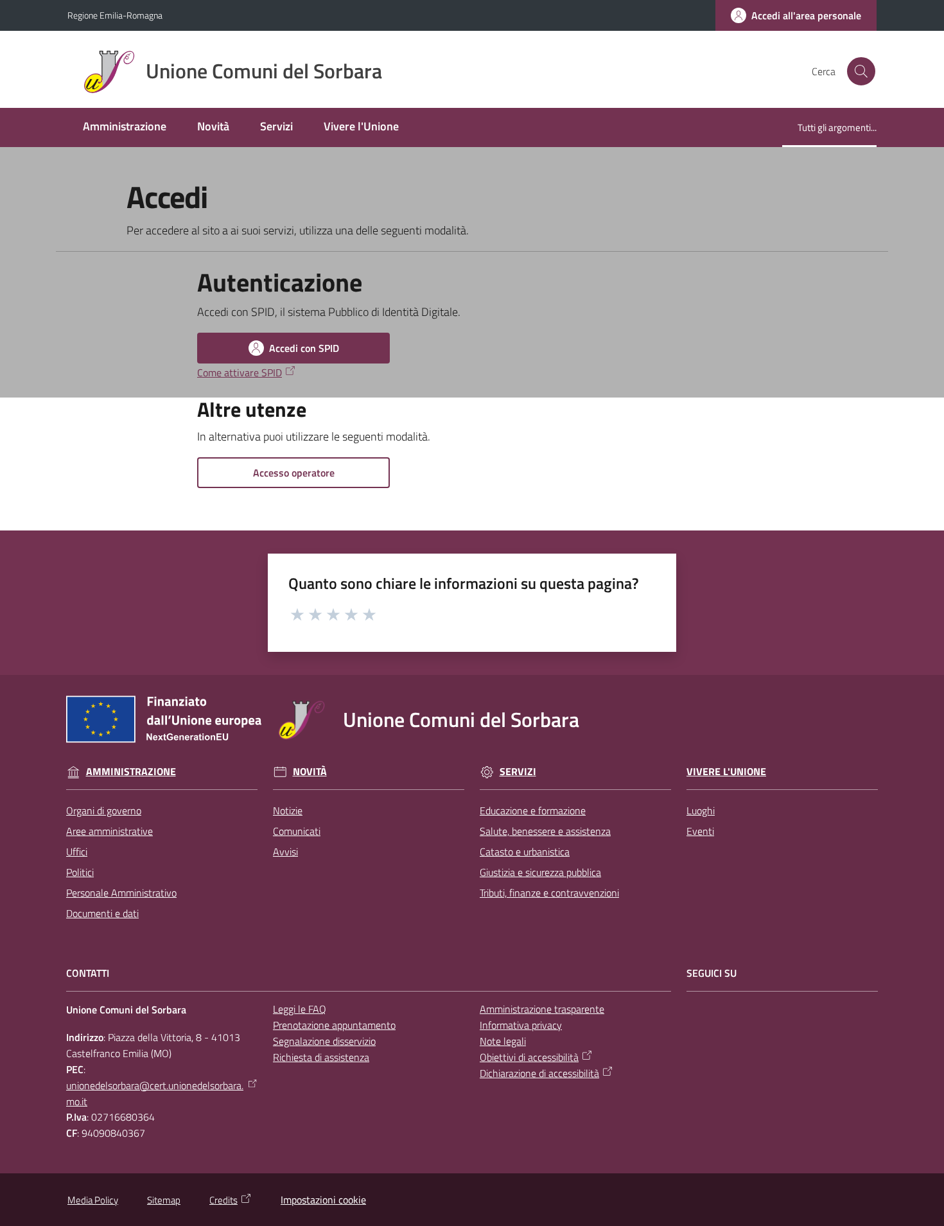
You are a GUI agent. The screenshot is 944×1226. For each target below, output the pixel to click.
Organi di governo (103, 810)
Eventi (700, 831)
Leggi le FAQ (299, 1009)
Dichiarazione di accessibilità (539, 1073)
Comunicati (296, 831)
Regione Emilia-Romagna (114, 15)
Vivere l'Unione (726, 771)
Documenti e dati (102, 913)
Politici (80, 872)
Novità (310, 771)
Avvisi (285, 851)
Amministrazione (131, 771)
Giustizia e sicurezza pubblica (540, 872)
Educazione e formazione (533, 810)
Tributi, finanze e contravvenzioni (549, 892)
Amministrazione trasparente (542, 1009)
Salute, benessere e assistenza (545, 831)
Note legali (503, 1041)
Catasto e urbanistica (525, 851)
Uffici (76, 851)
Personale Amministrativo (121, 892)
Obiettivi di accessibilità (529, 1057)
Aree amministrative (109, 831)
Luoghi (700, 810)
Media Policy (92, 1200)
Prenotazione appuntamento (334, 1025)
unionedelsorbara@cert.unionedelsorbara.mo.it (154, 1093)
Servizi (518, 771)
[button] (861, 71)
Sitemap (163, 1200)
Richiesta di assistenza (321, 1057)
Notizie (287, 810)
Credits (223, 1200)
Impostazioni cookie (323, 1199)
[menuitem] (124, 127)
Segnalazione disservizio (324, 1041)
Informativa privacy (521, 1025)
